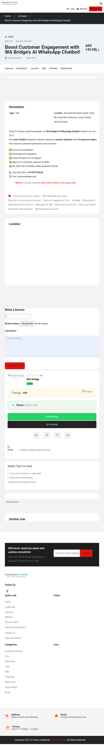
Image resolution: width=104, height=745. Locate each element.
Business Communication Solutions (24, 200)
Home (8, 16)
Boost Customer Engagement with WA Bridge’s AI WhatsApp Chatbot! (38, 20)
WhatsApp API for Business (20, 204)
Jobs (7, 666)
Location (34, 68)
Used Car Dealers (13, 638)
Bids (44, 68)
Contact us (10, 633)
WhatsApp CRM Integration (20, 209)
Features (9, 68)
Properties (9, 677)
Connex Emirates (32, 182)
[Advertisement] (53, 89)
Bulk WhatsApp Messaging (55, 196)
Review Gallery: (12, 323)
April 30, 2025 (14, 58)
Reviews (53, 68)
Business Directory (14, 651)
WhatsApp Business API (66, 204)
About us (9, 612)
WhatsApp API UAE (44, 204)
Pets (7, 671)
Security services (24, 41)
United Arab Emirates (38, 449)
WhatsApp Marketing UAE (46, 209)
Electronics (10, 661)
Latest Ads (10, 607)
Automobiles (11, 687)
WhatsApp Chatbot (87, 204)
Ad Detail (22, 16)
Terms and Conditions (15, 627)
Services (9, 41)
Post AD (97, 8)
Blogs (7, 692)
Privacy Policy (11, 622)
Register (83, 9)
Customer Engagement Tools (56, 200)
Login (72, 9)
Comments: (11, 331)
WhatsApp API (89, 200)
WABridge (76, 200)
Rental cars (10, 682)
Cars (7, 656)
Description (21, 68)
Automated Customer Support (26, 196)
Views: (31, 58)
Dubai (23, 449)
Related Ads (66, 68)
